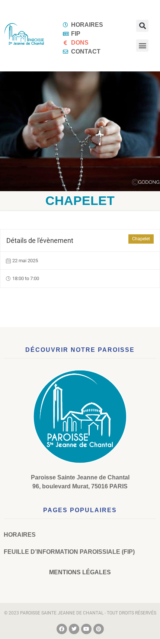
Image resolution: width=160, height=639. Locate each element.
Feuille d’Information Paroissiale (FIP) (69, 552)
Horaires (20, 535)
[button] (142, 26)
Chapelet (141, 238)
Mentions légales (80, 572)
